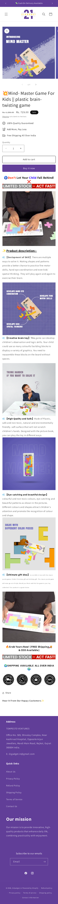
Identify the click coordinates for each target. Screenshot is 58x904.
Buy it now (29, 168)
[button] (6, 14)
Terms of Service (14, 799)
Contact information (30, 897)
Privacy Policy (13, 778)
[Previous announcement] (5, 3)
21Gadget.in (17, 888)
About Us (10, 771)
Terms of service (29, 893)
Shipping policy (45, 893)
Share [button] (8, 692)
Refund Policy (13, 785)
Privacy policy (14, 893)
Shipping (5, 117)
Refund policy (46, 888)
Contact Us (11, 806)
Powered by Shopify (30, 888)
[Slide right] (35, 84)
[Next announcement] (52, 3)
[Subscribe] (44, 861)
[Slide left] (22, 84)
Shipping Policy (13, 792)
